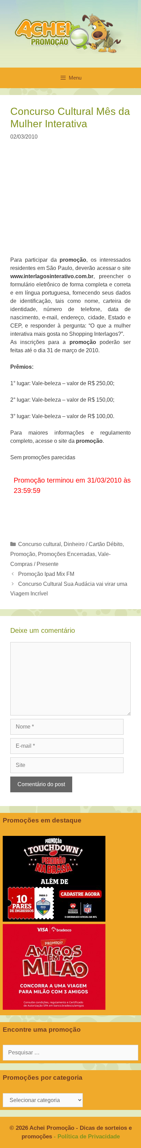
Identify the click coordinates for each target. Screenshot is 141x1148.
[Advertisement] (74, 203)
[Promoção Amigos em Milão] (54, 1008)
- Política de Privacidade (87, 1136)
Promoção (22, 554)
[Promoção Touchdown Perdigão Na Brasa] (54, 919)
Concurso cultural (39, 544)
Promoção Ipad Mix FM (46, 574)
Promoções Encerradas (66, 554)
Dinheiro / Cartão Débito (93, 544)
